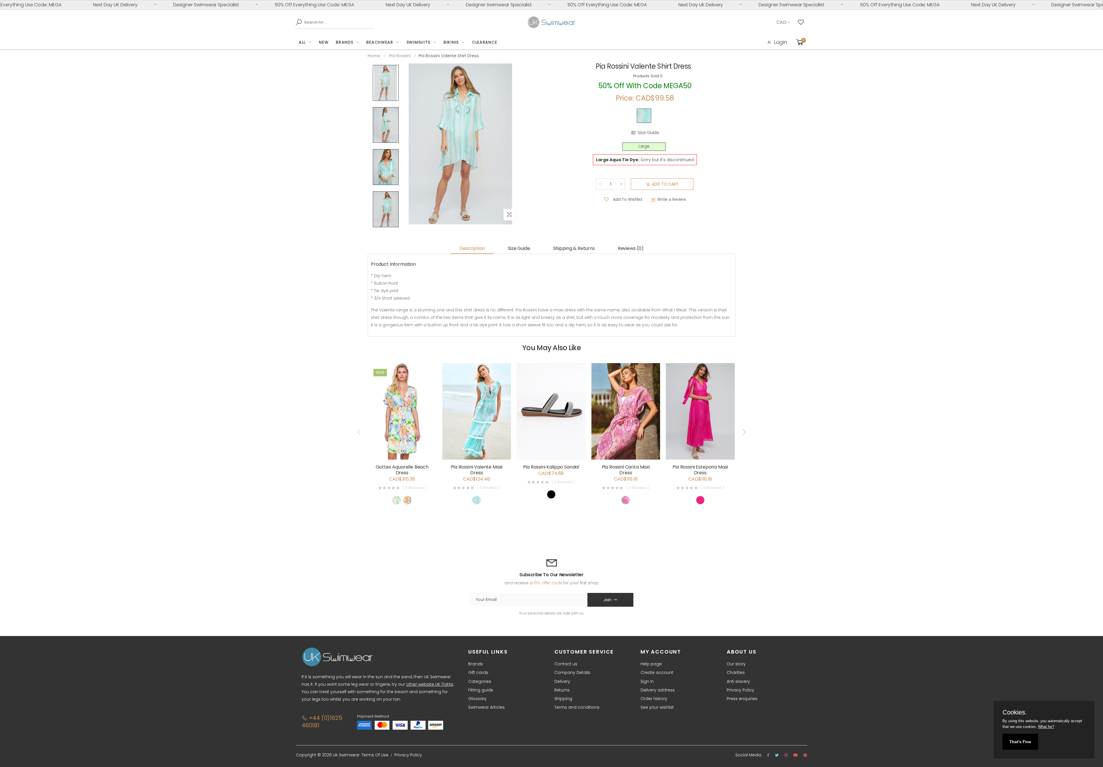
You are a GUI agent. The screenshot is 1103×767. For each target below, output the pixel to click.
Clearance (484, 42)
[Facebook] (768, 755)
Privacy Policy (740, 690)
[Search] (297, 22)
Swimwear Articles (486, 707)
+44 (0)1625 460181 (322, 721)
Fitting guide (480, 690)
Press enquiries (742, 699)
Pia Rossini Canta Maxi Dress (626, 470)
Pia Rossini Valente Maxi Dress (476, 470)
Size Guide (648, 133)
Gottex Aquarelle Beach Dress (402, 470)
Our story (736, 664)
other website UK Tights (429, 684)
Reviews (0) (631, 248)
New (323, 42)
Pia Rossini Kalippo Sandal (551, 467)
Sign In (647, 681)
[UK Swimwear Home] (551, 22)
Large (644, 146)
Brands (344, 42)
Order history (654, 699)
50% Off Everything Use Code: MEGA (284, 4)
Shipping (563, 699)
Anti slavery (738, 681)
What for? (1046, 726)
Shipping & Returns (574, 248)
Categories (479, 681)
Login (780, 42)
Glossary (477, 699)
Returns (562, 690)
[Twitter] (777, 755)
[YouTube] (795, 755)
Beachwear (379, 42)
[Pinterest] (805, 755)
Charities (736, 672)
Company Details (572, 672)
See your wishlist (657, 707)
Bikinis (451, 42)
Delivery (562, 681)
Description (472, 248)
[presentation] (359, 432)
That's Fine (1020, 741)
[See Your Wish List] (802, 22)
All (302, 42)
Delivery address (658, 690)
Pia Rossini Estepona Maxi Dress (700, 470)
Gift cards (478, 672)
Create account (657, 672)
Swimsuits (418, 42)
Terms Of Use (374, 755)
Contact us (565, 664)
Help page (651, 664)
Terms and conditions (576, 707)
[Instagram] (786, 755)
